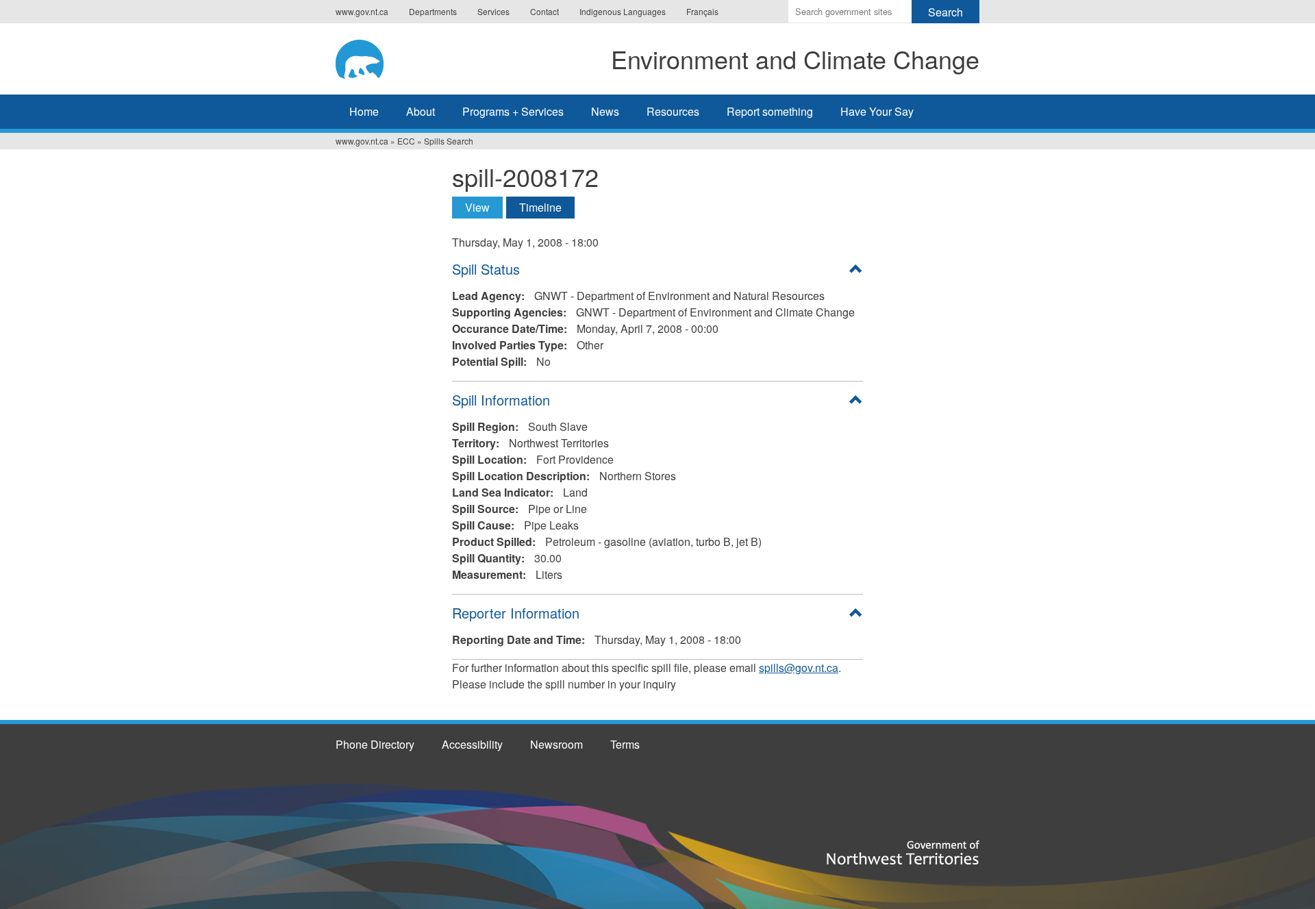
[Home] (373, 56)
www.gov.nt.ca (362, 11)
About (420, 111)
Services (493, 11)
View (484, 207)
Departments (433, 11)
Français (702, 11)
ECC (406, 141)
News (605, 111)
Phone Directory (375, 744)
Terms (625, 744)
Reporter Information (515, 613)
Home (364, 111)
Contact (544, 11)
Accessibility (472, 744)
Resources (673, 111)
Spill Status (486, 269)
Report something (770, 111)
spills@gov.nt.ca (798, 667)
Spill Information (501, 400)
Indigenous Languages (622, 11)
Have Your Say (877, 111)
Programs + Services (513, 111)
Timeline (540, 207)
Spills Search (448, 141)
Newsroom (556, 744)
